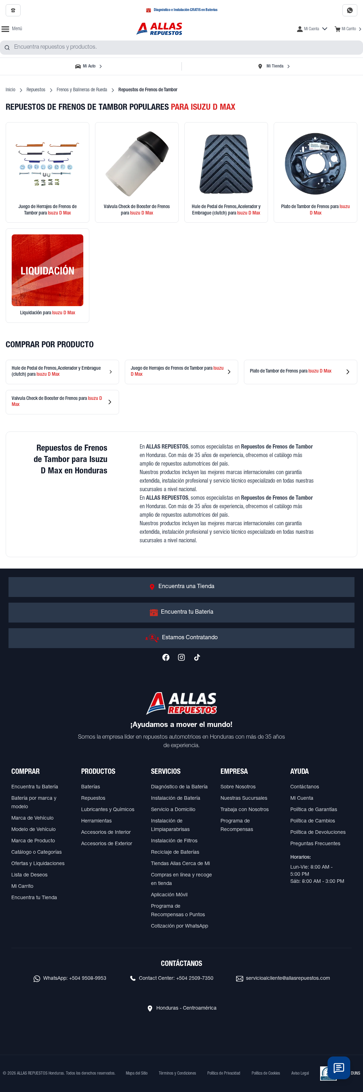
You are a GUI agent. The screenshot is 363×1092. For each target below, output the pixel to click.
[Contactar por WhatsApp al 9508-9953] (349, 10)
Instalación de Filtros (174, 841)
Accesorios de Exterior (106, 844)
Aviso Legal (300, 1073)
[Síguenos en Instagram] (181, 657)
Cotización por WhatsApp (179, 926)
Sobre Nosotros (238, 787)
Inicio (10, 90)
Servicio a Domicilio (173, 810)
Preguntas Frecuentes (315, 844)
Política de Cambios (312, 821)
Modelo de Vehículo (33, 829)
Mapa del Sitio (136, 1073)
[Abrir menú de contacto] (339, 1067)
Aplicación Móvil (169, 895)
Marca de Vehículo (32, 818)
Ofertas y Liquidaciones (38, 864)
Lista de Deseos (29, 875)
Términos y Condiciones (177, 1073)
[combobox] (181, 47)
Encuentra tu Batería (34, 787)
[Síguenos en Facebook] (165, 657)
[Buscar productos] (7, 47)
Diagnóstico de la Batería (179, 787)
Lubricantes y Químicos (107, 810)
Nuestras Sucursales (243, 798)
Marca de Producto (33, 841)
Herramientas (96, 821)
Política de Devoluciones (318, 832)
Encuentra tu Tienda (34, 898)
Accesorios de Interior (106, 832)
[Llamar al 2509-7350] (13, 10)
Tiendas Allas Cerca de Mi (180, 864)
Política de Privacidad (223, 1073)
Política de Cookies (266, 1073)
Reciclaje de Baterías (175, 852)
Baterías (90, 787)
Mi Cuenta (301, 798)
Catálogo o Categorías (36, 852)
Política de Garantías (313, 810)
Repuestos (36, 90)
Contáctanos (304, 787)
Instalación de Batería (175, 798)
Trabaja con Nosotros (244, 810)
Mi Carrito (22, 886)
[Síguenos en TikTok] (197, 657)
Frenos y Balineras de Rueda (82, 90)
